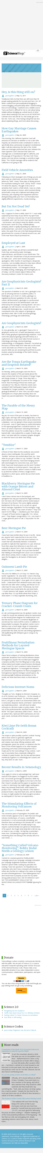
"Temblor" (9, 445)
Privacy (36, 1134)
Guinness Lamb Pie (14, 566)
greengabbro (10, 96)
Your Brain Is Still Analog (12, 1017)
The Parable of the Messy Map (18, 407)
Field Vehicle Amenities (17, 170)
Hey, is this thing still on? (18, 92)
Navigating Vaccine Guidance (14, 1011)
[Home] (14, 54)
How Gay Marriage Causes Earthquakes (19, 130)
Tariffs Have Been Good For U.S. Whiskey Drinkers (22, 1013)
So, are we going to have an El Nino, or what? (19, 1075)
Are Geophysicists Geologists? (21, 323)
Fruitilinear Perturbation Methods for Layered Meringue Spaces (18, 645)
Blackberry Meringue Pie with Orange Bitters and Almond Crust (18, 486)
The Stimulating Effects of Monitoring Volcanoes (19, 805)
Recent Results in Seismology (21, 767)
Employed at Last (13, 243)
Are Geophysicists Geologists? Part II (21, 283)
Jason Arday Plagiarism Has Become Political (20, 1030)
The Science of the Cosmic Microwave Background (21, 1099)
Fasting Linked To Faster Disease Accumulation (21, 1015)
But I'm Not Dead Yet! (16, 206)
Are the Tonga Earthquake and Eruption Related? (19, 363)
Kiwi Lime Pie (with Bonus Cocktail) (19, 727)
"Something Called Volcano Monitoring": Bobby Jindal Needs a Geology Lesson (20, 848)
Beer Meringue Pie (14, 528)
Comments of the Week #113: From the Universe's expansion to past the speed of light (20, 1050)
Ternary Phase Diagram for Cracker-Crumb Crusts (20, 604)
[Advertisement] (21, 25)
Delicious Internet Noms (18, 687)
